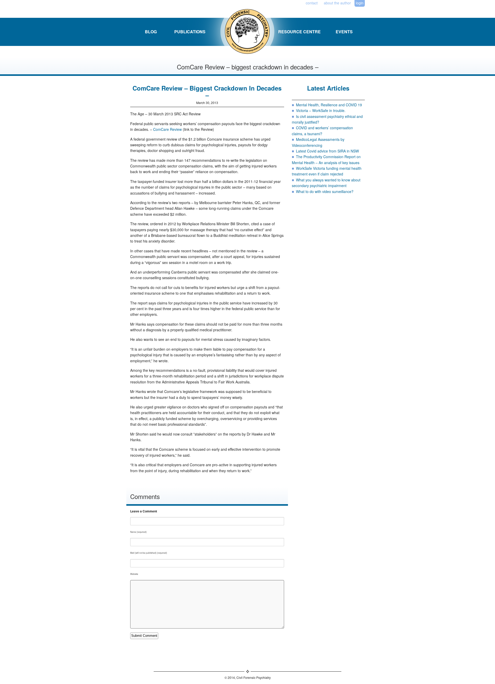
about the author (337, 2)
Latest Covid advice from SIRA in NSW (327, 151)
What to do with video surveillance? (324, 191)
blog (151, 32)
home (242, 32)
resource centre (299, 32)
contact (312, 2)
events (344, 32)
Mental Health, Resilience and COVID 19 (329, 104)
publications (189, 32)
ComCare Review (167, 129)
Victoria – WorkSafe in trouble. (320, 110)
